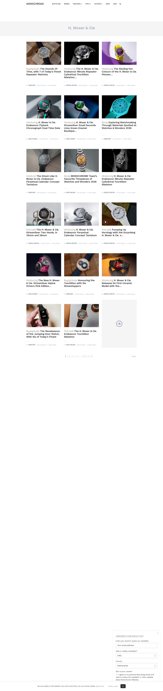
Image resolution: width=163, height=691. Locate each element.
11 (88, 356)
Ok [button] (123, 686)
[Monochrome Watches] (35, 4)
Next (134, 356)
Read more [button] (100, 686)
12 (92, 356)
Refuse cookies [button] (113, 686)
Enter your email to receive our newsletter (132, 641)
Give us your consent (124, 671)
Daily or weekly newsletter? (126, 651)
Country (119, 661)
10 (84, 356)
